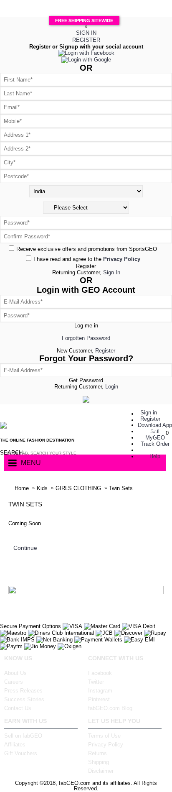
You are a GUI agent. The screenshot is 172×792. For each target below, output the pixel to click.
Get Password (86, 380)
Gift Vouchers (20, 753)
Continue (25, 547)
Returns (97, 753)
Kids (42, 488)
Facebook (100, 673)
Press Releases (23, 690)
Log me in (86, 325)
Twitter (96, 682)
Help (154, 456)
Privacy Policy (105, 744)
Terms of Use (104, 736)
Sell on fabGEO (23, 736)
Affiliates (14, 744)
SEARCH (8, 453)
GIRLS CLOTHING (78, 488)
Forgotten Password (86, 338)
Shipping (98, 762)
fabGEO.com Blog (110, 708)
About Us (15, 673)
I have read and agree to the (86, 259)
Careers (13, 682)
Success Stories (24, 699)
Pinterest (99, 699)
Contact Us (17, 708)
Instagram (100, 690)
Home (22, 488)
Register (86, 266)
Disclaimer (101, 771)
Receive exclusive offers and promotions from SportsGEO (86, 249)
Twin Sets (121, 488)
